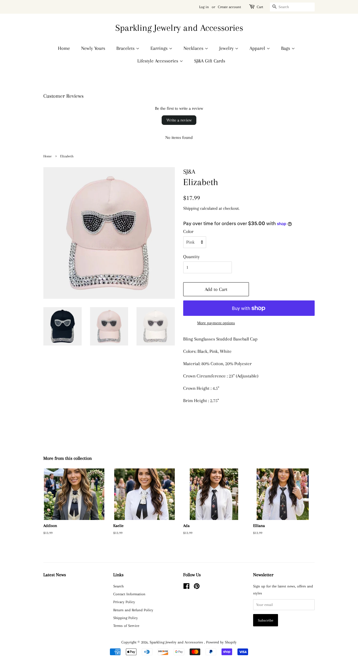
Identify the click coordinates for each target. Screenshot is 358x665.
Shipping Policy (125, 617)
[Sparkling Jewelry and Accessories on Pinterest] (197, 587)
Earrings (159, 48)
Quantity (191, 256)
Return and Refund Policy (133, 610)
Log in (204, 7)
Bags (286, 48)
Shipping (191, 208)
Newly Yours (93, 48)
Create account (229, 7)
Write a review (179, 120)
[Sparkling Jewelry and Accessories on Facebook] (186, 587)
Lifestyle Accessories (158, 61)
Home (64, 48)
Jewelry (227, 48)
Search (118, 586)
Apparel (258, 48)
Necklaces (194, 48)
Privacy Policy (124, 601)
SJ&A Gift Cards (209, 61)
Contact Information (129, 594)
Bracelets (126, 48)
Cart (260, 7)
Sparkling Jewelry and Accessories (179, 27)
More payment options (216, 323)
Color (188, 231)
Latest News (54, 574)
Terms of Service (126, 625)
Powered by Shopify (221, 642)
